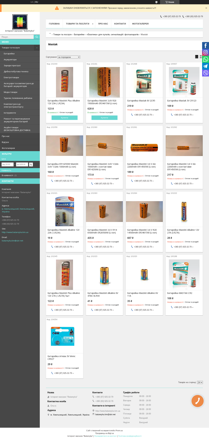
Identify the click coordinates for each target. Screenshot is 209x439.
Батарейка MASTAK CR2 (179, 293)
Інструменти (10, 112)
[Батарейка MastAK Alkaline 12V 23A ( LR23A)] (64, 211)
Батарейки (9, 53)
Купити (64, 117)
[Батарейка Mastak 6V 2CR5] (144, 82)
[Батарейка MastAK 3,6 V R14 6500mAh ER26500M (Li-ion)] (104, 211)
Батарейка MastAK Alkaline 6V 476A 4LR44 (103, 294)
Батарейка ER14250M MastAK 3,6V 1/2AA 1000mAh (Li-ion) (63, 165)
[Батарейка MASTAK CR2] (184, 274)
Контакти (120, 23)
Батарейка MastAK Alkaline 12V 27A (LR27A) (183, 231)
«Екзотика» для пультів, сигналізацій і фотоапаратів (112, 34)
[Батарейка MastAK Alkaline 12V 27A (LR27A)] (184, 211)
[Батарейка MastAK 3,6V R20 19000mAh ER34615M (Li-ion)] (104, 82)
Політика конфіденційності (130, 436)
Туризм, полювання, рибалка (18, 98)
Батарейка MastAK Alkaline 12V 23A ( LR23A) (63, 231)
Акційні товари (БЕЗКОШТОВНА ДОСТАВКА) (17, 129)
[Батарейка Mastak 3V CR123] (184, 82)
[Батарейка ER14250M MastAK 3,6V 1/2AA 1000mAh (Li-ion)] (64, 145)
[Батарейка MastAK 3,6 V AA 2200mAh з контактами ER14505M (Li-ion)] (184, 145)
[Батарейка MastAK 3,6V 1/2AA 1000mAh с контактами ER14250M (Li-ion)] (104, 145)
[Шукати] (37, 37)
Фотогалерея (8, 148)
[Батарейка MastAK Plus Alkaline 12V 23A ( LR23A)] (64, 82)
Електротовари (11, 77)
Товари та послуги (11, 47)
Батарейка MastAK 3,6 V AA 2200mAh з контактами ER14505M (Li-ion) (181, 167)
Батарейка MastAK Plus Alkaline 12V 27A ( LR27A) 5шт (64, 294)
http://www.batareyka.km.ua (15, 232)
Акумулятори (10, 59)
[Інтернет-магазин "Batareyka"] (19, 22)
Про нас (5, 136)
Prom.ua (119, 431)
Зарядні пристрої (12, 65)
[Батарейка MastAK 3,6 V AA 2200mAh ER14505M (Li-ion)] (144, 145)
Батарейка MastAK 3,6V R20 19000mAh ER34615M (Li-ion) (102, 102)
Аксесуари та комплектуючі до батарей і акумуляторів (19, 84)
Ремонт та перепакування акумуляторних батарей (17, 120)
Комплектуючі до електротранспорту (13, 105)
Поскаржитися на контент (105, 436)
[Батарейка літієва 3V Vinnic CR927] (64, 338)
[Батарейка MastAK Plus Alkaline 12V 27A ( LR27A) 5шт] (64, 274)
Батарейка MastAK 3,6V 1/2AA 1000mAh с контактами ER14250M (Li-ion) (103, 167)
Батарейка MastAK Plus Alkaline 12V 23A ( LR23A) (64, 102)
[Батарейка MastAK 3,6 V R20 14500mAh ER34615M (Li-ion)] (144, 211)
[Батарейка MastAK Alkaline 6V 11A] (144, 274)
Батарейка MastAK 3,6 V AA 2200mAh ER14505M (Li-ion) (141, 165)
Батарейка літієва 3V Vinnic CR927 (61, 357)
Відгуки (5, 142)
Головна (54, 23)
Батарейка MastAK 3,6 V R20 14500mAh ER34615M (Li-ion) (142, 231)
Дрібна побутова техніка (16, 71)
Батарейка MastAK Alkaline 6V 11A (142, 294)
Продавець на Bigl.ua (104, 433)
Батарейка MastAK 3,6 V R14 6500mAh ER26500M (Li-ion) (102, 231)
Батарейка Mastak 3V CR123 (181, 100)
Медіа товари (10, 92)
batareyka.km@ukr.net (12, 240)
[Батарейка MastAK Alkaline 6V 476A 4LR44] (104, 274)
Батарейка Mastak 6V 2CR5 (141, 100)
